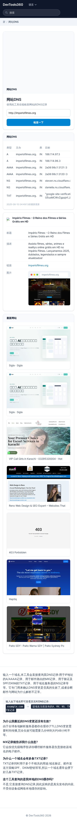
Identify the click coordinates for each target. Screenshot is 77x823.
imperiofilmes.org (38, 265)
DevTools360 (13, 4)
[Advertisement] (38, 61)
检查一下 (38, 122)
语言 (31, 4)
